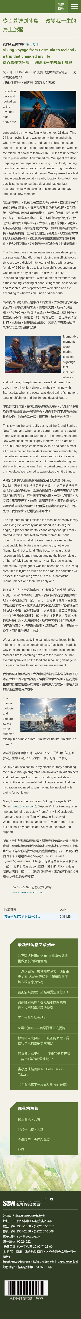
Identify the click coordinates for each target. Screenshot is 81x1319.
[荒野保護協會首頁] (21, 1203)
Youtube (52, 1199)
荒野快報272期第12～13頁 (22, 916)
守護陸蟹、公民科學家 (34, 1140)
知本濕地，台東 (29, 1120)
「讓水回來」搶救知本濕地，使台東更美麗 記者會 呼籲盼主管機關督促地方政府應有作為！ (43, 977)
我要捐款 (61, 6)
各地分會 (48, 1262)
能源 (21, 1150)
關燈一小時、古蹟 (31, 1130)
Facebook (45, 1199)
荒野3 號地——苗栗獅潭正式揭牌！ (43, 1028)
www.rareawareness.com (28, 892)
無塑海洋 (32, 44)
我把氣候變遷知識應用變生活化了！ (43, 992)
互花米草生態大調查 (32, 1018)
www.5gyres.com (23, 806)
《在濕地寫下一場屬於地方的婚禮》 (43, 1085)
